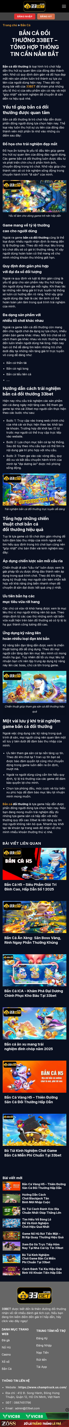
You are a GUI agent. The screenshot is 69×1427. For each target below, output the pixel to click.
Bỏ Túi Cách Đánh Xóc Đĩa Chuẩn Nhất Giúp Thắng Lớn (41, 1210)
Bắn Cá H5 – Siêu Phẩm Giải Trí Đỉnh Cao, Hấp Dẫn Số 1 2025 (30, 886)
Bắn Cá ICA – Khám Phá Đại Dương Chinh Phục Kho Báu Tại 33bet (33, 993)
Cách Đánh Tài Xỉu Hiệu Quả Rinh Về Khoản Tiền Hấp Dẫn (42, 1270)
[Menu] (64, 6)
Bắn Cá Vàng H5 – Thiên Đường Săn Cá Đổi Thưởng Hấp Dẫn (31, 1099)
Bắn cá (7, 804)
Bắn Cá (25, 25)
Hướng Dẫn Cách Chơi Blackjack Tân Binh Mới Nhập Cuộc (36, 1198)
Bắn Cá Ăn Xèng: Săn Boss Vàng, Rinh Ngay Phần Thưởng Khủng (32, 940)
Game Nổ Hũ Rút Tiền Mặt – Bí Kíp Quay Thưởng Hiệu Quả (43, 1235)
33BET (31, 86)
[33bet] (34, 6)
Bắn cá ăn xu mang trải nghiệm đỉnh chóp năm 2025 (28, 1046)
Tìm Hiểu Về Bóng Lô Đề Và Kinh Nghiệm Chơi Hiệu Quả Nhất (36, 1223)
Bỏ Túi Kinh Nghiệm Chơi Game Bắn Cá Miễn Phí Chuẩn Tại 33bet (32, 1152)
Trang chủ (10, 25)
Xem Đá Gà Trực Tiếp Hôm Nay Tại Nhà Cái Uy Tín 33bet (42, 1246)
